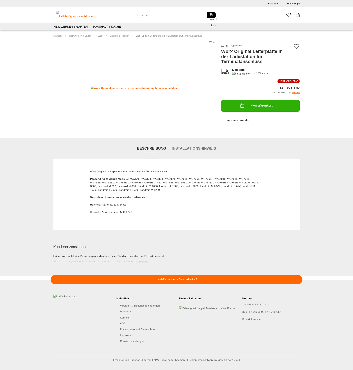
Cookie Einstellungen (132, 341)
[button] (297, 15)
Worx (212, 42)
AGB (122, 323)
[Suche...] (211, 15)
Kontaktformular (251, 319)
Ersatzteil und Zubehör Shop (130, 359)
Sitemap (180, 359)
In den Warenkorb (260, 105)
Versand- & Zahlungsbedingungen (140, 305)
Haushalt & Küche (107, 26)
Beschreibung (151, 148)
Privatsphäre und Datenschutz (137, 329)
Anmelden (142, 261)
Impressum (126, 335)
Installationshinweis (194, 148)
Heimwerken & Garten (71, 26)
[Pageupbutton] (342, 364)
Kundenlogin (293, 3)
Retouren (125, 311)
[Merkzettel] (288, 15)
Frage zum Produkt (237, 119)
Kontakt (124, 317)
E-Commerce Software (200, 359)
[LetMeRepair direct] (74, 15)
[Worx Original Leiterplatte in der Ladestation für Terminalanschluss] (134, 86)
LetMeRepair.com (162, 359)
